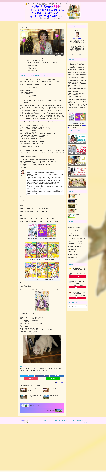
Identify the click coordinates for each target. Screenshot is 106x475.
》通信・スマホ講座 (72, 251)
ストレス (38, 368)
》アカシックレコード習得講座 (75, 241)
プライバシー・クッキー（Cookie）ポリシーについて (77, 420)
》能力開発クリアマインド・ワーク (76, 243)
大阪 (54, 368)
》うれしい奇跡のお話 (73, 230)
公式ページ (77, 276)
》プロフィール (23, 366)
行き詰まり (39, 370)
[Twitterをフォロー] (74, 54)
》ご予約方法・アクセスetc (73, 259)
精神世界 (31, 370)
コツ (26, 368)
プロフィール (51, 420)
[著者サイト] (72, 54)
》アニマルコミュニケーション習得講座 (77, 238)
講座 (43, 370)
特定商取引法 (64, 420)
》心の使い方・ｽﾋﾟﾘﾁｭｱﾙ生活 (74, 227)
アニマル (22, 368)
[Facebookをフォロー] (75, 54)
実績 (29, 67)
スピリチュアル (43, 368)
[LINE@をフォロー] (79, 54)
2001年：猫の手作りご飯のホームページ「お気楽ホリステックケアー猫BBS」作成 (42, 62)
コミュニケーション (32, 368)
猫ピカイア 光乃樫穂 (77, 38)
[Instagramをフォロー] (77, 54)
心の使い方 (23, 370)
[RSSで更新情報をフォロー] (82, 54)
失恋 (60, 368)
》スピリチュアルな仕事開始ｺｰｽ (74, 246)
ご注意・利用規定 (58, 420)
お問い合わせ (45, 420)
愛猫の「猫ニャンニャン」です (33, 70)
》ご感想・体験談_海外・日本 (74, 254)
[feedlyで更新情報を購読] (80, 54)
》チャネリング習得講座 (74, 235)
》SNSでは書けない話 (72, 257)
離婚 (46, 370)
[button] (85, 306)
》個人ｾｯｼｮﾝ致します (72, 249)
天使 (57, 368)
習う (34, 370)
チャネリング (50, 368)
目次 (40, 58)
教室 (27, 370)
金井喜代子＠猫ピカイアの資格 (33, 65)
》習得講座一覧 (71, 233)
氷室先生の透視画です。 (32, 68)
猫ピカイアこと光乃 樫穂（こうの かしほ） (35, 60)
